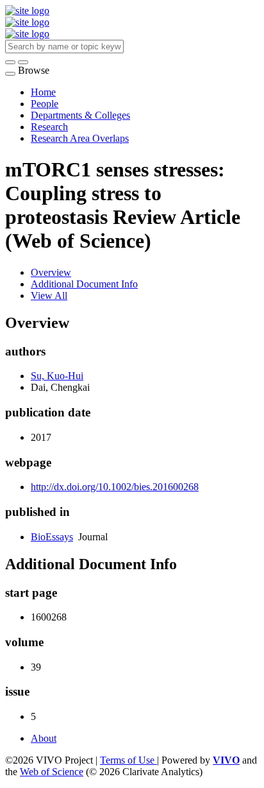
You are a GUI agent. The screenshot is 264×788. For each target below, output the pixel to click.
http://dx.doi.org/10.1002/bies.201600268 (115, 486)
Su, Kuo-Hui (57, 375)
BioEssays (52, 536)
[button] (10, 62)
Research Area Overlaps (80, 138)
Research (49, 126)
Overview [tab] (51, 272)
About (43, 738)
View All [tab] (49, 295)
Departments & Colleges (80, 115)
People (44, 103)
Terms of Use (128, 760)
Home (43, 92)
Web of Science (51, 771)
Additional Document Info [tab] (84, 283)
